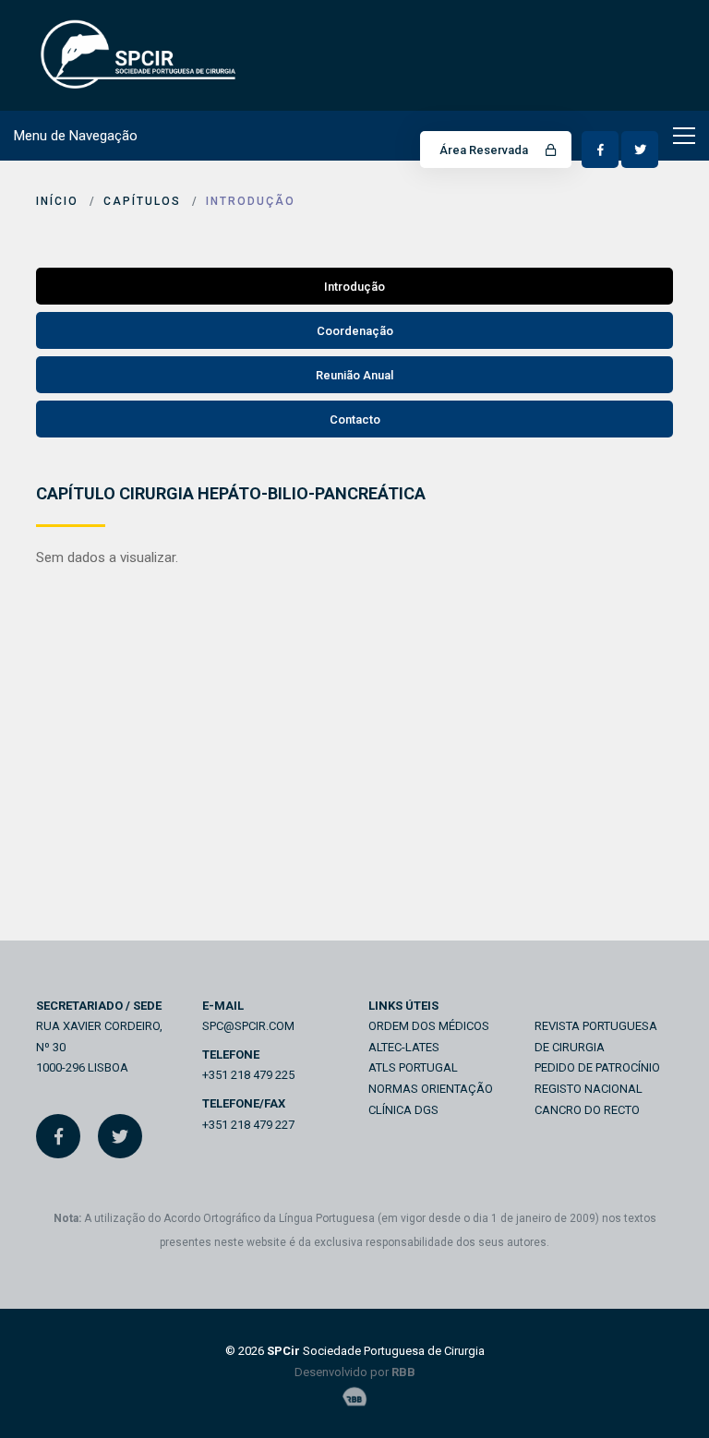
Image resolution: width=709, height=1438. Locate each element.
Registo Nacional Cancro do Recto (589, 1099)
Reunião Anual (354, 375)
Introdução (250, 201)
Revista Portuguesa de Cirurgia (596, 1036)
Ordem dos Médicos (428, 1026)
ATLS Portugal (413, 1067)
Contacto (355, 419)
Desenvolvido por (354, 1372)
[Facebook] (58, 1136)
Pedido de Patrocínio (597, 1067)
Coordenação (355, 331)
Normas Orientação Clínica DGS (430, 1099)
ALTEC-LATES (403, 1047)
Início (57, 201)
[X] (120, 1136)
